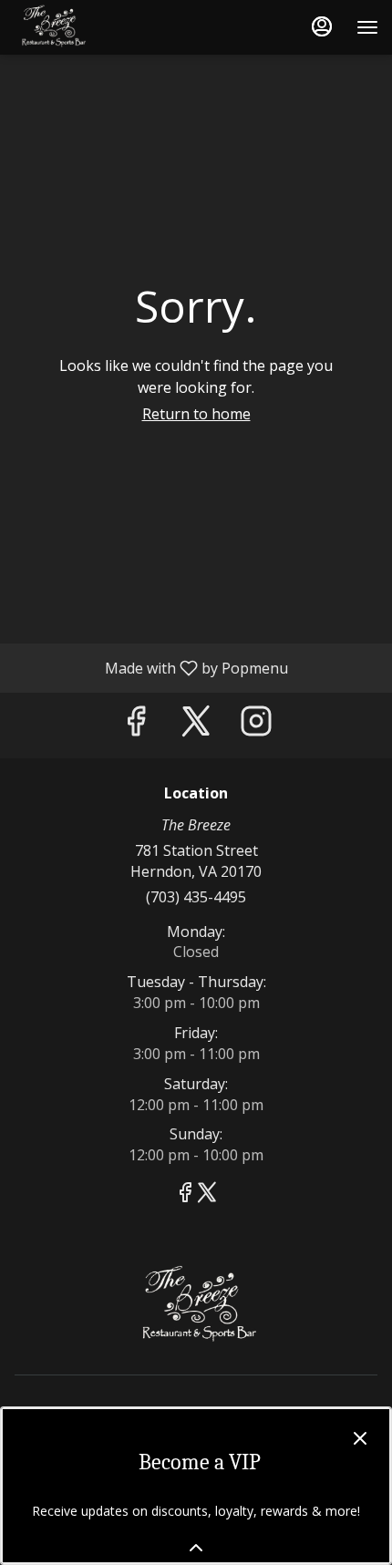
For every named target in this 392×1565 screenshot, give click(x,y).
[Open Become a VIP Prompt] (196, 1548)
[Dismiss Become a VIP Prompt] (360, 1438)
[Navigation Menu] (367, 27)
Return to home (196, 414)
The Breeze (196, 1306)
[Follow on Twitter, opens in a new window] (196, 725)
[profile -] (322, 26)
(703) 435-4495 (196, 897)
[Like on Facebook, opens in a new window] (135, 725)
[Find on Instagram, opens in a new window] (256, 725)
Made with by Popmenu (151, 667)
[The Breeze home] (96, 27)
